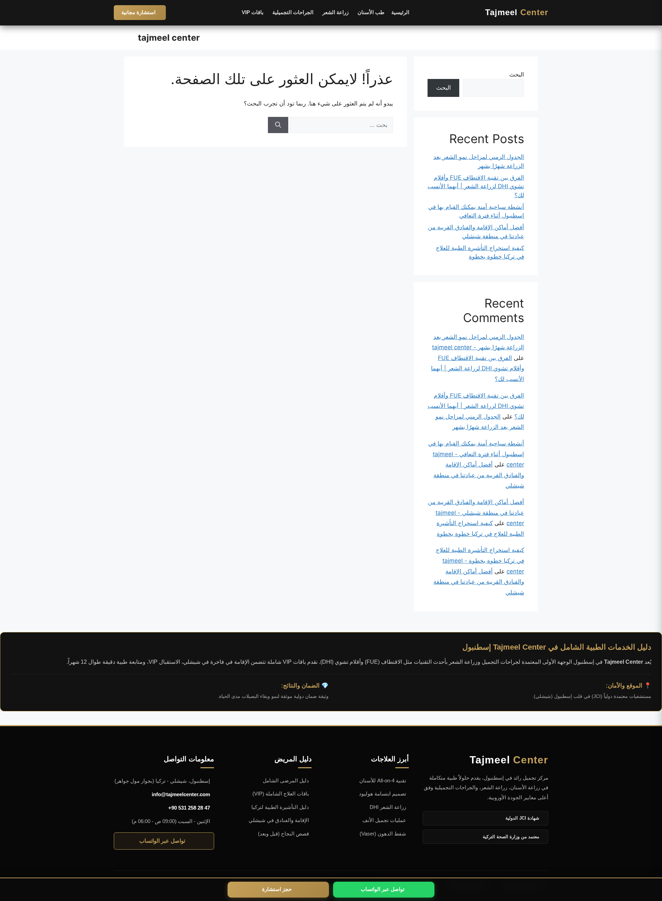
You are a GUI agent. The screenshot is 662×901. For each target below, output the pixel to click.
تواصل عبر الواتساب (162, 841)
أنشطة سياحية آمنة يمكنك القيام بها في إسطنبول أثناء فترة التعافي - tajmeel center (476, 454)
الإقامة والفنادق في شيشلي (279, 820)
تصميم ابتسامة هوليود (382, 794)
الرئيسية (400, 12)
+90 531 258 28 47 (189, 808)
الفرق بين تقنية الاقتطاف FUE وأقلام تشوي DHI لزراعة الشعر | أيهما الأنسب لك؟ (476, 186)
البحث (516, 74)
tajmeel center (169, 37)
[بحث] (278, 125)
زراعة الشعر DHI (388, 807)
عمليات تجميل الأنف (384, 820)
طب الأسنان (371, 12)
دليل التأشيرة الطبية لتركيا (280, 807)
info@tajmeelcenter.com (181, 794)
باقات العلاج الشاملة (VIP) (280, 794)
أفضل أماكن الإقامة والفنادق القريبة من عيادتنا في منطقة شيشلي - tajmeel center (476, 513)
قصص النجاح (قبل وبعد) (283, 834)
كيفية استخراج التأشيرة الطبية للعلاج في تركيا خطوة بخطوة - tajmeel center (480, 560)
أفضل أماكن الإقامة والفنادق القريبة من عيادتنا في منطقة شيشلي (478, 475)
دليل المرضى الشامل (286, 780)
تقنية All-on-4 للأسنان (382, 780)
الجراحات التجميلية (292, 12)
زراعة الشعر (335, 12)
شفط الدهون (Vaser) (383, 834)
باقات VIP (252, 12)
